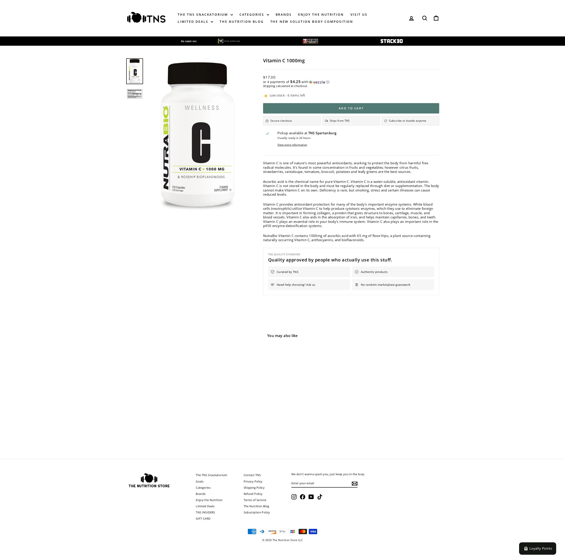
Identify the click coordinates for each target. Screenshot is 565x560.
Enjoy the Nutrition (321, 14)
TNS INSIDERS (205, 512)
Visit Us (358, 14)
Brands (284, 14)
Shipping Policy (254, 488)
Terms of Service (255, 500)
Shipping (269, 86)
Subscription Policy (257, 512)
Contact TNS (252, 475)
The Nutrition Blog (242, 21)
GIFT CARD (203, 518)
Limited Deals (194, 21)
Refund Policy (253, 494)
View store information (292, 145)
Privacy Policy (253, 481)
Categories (252, 14)
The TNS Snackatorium (204, 14)
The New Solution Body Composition (311, 21)
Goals (199, 481)
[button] (351, 82)
